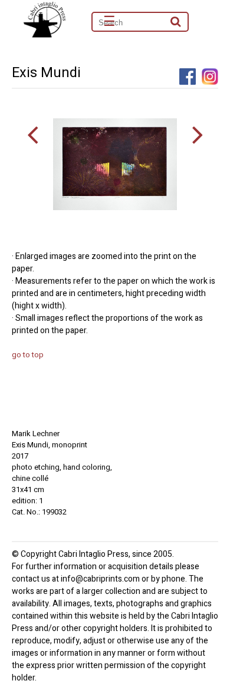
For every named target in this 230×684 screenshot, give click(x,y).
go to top (28, 354)
